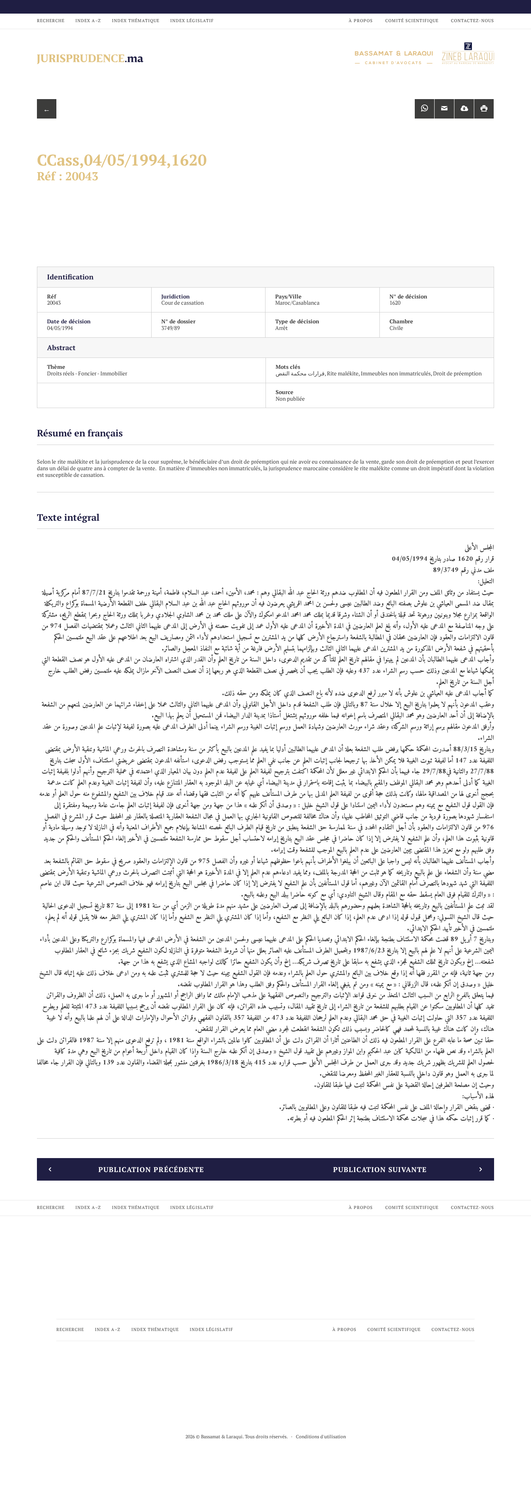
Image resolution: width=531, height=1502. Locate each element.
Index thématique (135, 20)
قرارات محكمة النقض (300, 373)
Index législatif (192, 20)
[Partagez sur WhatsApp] (424, 109)
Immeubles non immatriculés (396, 373)
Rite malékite (342, 373)
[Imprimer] (484, 109)
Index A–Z (88, 20)
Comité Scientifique (411, 20)
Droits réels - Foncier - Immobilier (87, 373)
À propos (361, 20)
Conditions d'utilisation (321, 1436)
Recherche (51, 20)
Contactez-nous (472, 20)
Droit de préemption (457, 373)
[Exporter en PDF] (464, 109)
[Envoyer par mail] (444, 109)
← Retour (46, 111)
